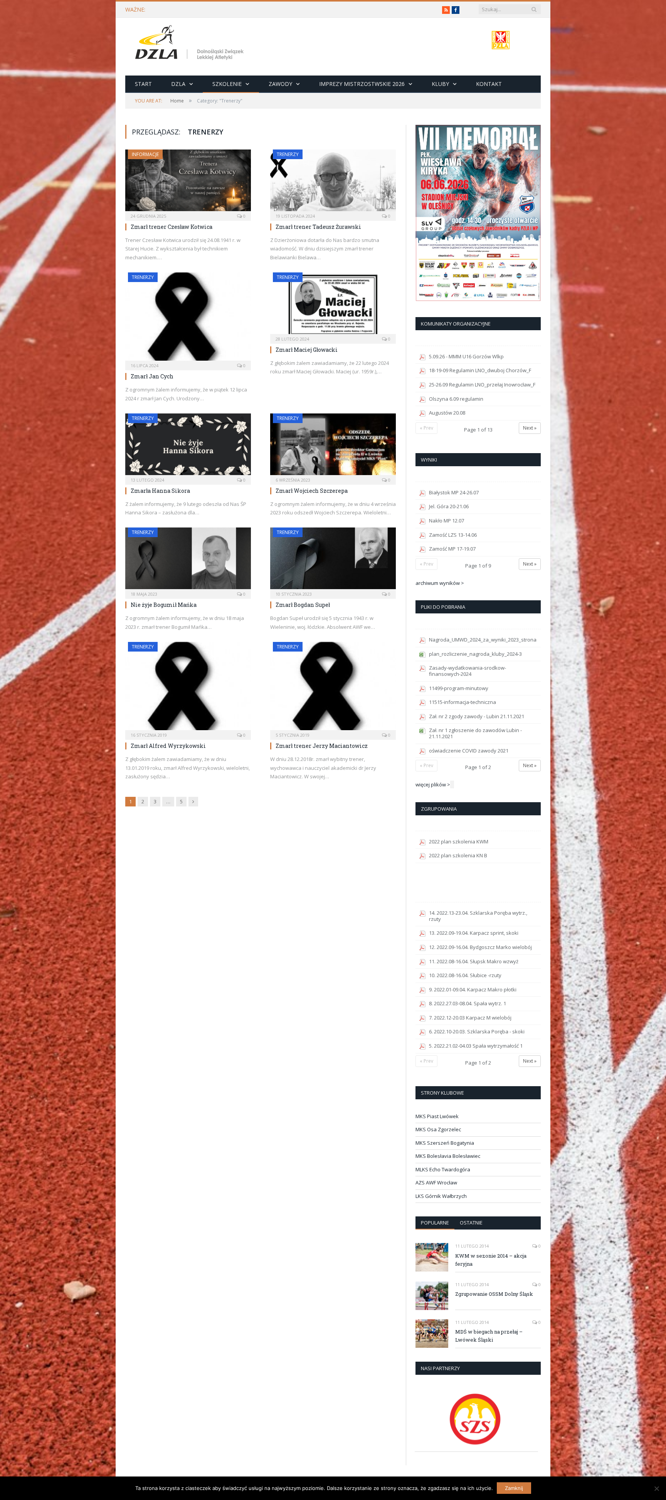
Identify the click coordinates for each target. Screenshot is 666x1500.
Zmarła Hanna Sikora (160, 490)
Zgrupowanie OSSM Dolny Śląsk (494, 1293)
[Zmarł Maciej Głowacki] (333, 305)
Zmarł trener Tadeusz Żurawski (318, 226)
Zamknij (514, 1488)
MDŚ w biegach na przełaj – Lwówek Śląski (489, 1335)
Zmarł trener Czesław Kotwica (171, 226)
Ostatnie (471, 1222)
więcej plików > (432, 784)
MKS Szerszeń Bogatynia (444, 1142)
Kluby (440, 83)
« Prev (426, 428)
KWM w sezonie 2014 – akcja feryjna (490, 1259)
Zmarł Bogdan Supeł (303, 604)
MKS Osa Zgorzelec (438, 1129)
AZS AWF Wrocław (436, 1182)
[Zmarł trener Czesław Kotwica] (188, 182)
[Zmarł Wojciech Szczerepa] (333, 446)
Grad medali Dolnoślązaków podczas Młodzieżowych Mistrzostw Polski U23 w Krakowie (253, 9)
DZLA (178, 83)
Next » (529, 428)
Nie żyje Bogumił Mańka (164, 604)
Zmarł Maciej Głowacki (307, 349)
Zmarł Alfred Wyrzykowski (168, 745)
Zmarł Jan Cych (152, 376)
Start (143, 83)
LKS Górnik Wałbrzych (441, 1196)
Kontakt (489, 83)
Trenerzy (288, 154)
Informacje (145, 154)
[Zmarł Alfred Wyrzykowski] (188, 688)
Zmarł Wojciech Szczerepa (312, 490)
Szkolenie (227, 83)
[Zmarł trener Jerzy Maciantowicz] (333, 688)
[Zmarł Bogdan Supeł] (333, 560)
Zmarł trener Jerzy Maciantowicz (322, 745)
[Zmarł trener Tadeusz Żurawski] (333, 182)
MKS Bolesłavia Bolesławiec (447, 1155)
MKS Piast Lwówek (437, 1116)
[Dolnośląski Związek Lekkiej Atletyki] (190, 44)
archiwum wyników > (439, 583)
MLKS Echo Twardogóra (442, 1169)
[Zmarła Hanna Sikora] (188, 446)
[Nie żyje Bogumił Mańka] (188, 560)
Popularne (435, 1222)
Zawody (280, 83)
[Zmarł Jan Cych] (188, 318)
